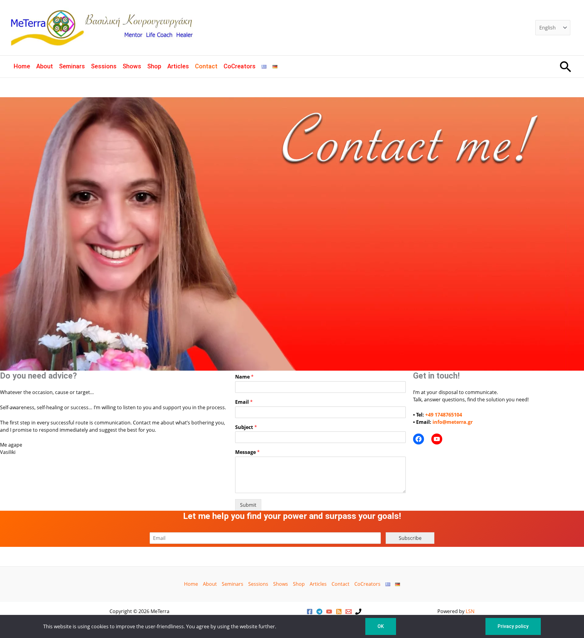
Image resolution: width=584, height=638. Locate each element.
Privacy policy (513, 626)
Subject (246, 427)
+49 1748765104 (443, 414)
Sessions (103, 66)
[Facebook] (310, 612)
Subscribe (410, 538)
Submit (248, 505)
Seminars (72, 66)
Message (247, 452)
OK (380, 626)
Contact (206, 66)
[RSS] (339, 612)
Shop (154, 66)
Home (22, 66)
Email (244, 402)
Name (244, 377)
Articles (178, 66)
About (44, 66)
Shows (132, 66)
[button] (565, 66)
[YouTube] (329, 612)
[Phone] (358, 612)
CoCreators (239, 66)
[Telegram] (319, 612)
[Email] (349, 612)
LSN (470, 611)
